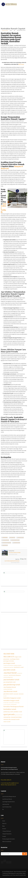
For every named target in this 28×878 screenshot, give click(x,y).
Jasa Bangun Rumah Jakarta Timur (9, 667)
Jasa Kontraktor (6, 675)
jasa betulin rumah (19, 667)
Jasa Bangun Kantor (14, 659)
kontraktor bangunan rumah (12, 698)
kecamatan (15, 694)
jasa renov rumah (8, 694)
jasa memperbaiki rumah (10, 682)
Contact (4, 836)
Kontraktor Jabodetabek (7, 704)
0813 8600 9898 (5, 537)
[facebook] (2, 862)
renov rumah (7, 721)
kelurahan (21, 694)
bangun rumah (18, 657)
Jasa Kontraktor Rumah (21, 30)
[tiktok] (5, 861)
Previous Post (14, 551)
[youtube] (10, 862)
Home (3, 821)
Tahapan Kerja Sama (6, 833)
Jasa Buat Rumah (6, 540)
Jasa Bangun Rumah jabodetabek (8, 665)
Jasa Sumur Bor (5, 804)
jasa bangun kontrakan (9, 661)
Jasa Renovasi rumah (10, 691)
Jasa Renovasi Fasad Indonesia (8, 689)
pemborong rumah (8, 711)
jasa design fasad (19, 673)
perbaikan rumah (17, 711)
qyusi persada (5, 545)
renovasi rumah (15, 719)
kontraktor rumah (17, 542)
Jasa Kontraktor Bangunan (15, 675)
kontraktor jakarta (13, 704)
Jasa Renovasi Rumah (7, 799)
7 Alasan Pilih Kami (6, 831)
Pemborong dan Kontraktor (8, 839)
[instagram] (7, 862)
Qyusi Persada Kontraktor (18, 714)
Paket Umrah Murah (6, 841)
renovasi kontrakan (16, 717)
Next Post (11, 560)
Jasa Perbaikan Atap (6, 807)
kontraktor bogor (11, 702)
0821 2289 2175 (12, 537)
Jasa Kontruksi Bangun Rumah (9, 796)
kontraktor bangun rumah (11, 700)
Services (4, 828)
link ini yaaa (21, 64)
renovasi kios (7, 717)
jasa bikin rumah (21, 537)
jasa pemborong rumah (7, 542)
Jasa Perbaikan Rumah (10, 687)
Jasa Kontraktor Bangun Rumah (8, 677)
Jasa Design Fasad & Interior (8, 801)
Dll (3, 809)
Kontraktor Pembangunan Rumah (14, 706)
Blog (3, 826)
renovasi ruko (7, 719)
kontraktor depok (16, 702)
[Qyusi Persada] (9, 4)
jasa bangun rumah (9, 663)
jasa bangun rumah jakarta (17, 665)
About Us (4, 823)
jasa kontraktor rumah (15, 540)
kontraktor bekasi (6, 702)
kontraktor (5, 695)
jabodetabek (6, 659)
